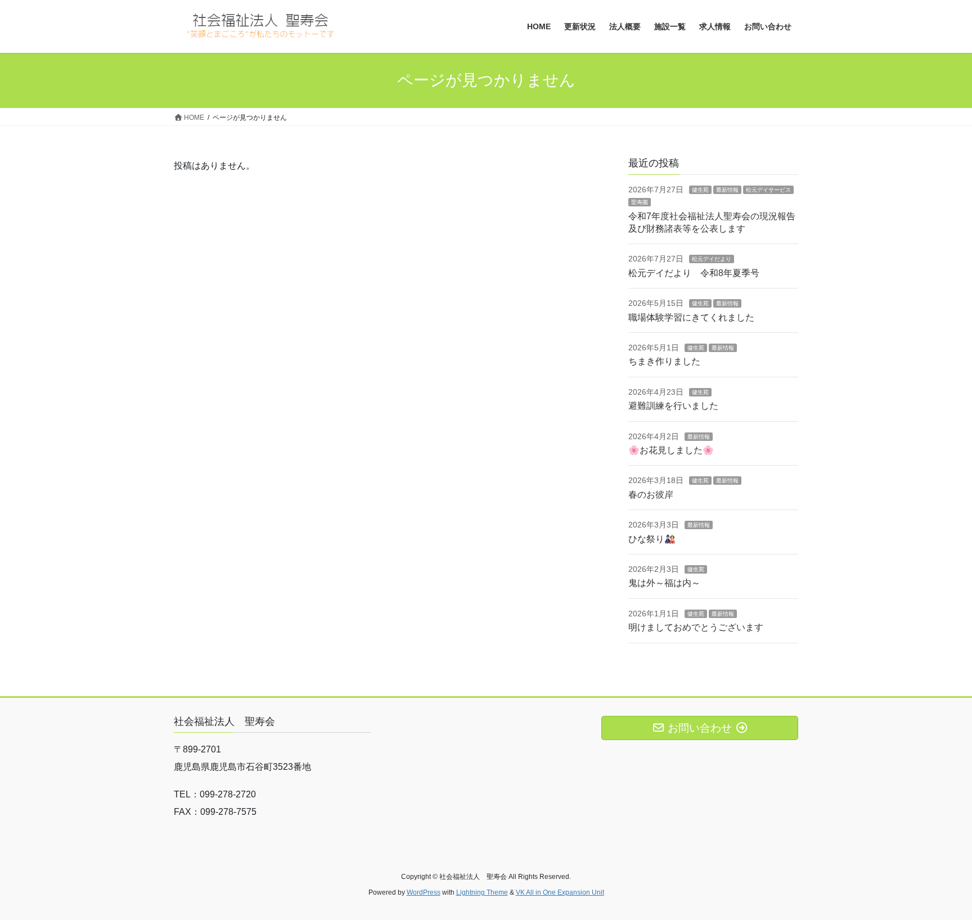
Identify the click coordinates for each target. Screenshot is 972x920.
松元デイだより (711, 259)
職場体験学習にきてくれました (691, 317)
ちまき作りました (664, 361)
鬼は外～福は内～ (664, 583)
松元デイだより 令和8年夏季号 (693, 273)
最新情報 (727, 190)
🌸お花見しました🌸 (671, 450)
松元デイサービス (768, 190)
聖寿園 (639, 202)
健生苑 (700, 190)
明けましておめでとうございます (695, 627)
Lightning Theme (482, 892)
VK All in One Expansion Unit (560, 892)
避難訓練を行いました (673, 406)
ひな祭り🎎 (652, 539)
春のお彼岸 (650, 494)
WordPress (423, 892)
